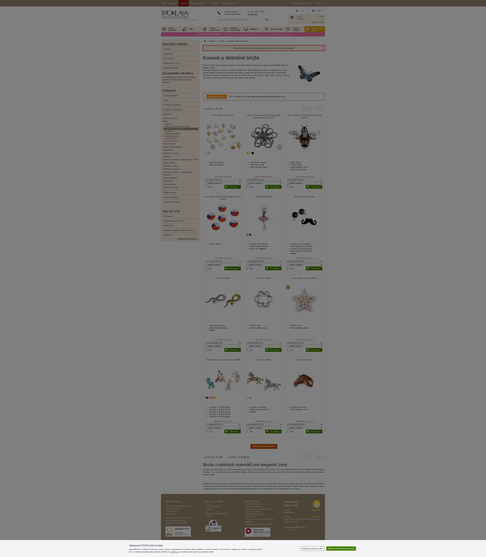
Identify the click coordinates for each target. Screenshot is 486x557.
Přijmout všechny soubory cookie (341, 549)
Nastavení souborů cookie (312, 549)
